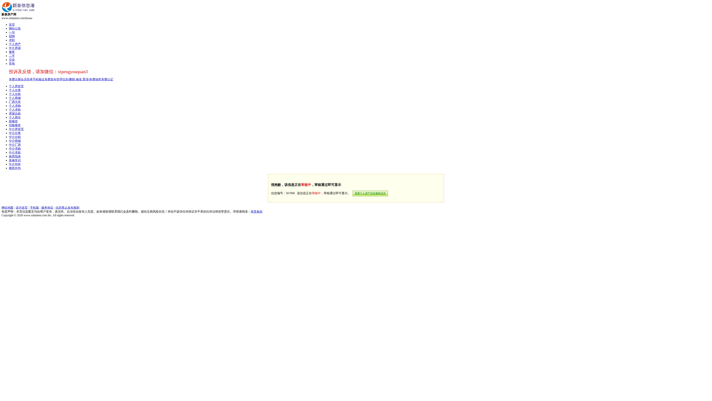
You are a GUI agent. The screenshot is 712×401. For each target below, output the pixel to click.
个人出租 (15, 94)
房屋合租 (15, 113)
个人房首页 (16, 86)
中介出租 (15, 136)
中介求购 (15, 148)
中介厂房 (15, 144)
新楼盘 (13, 121)
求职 (12, 40)
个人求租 (15, 109)
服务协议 (47, 207)
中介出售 (15, 133)
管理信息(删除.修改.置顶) (72, 79)
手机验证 (38, 79)
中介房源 (15, 48)
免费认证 (107, 79)
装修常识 (15, 160)
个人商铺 (15, 98)
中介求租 (15, 152)
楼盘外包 (15, 168)
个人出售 (15, 90)
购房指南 (15, 156)
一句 (12, 32)
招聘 (12, 36)
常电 (12, 63)
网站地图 (7, 207)
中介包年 (15, 164)
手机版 (34, 207)
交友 (12, 59)
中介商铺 (15, 140)
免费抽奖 (95, 79)
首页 (12, 24)
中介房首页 (16, 129)
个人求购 (15, 105)
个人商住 (15, 117)
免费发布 (50, 79)
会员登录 (27, 79)
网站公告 (15, 28)
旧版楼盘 (15, 125)
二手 (12, 55)
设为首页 (22, 207)
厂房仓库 (15, 101)
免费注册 (15, 79)
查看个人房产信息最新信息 (370, 193)
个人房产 (15, 44)
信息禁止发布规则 (67, 207)
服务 (12, 51)
